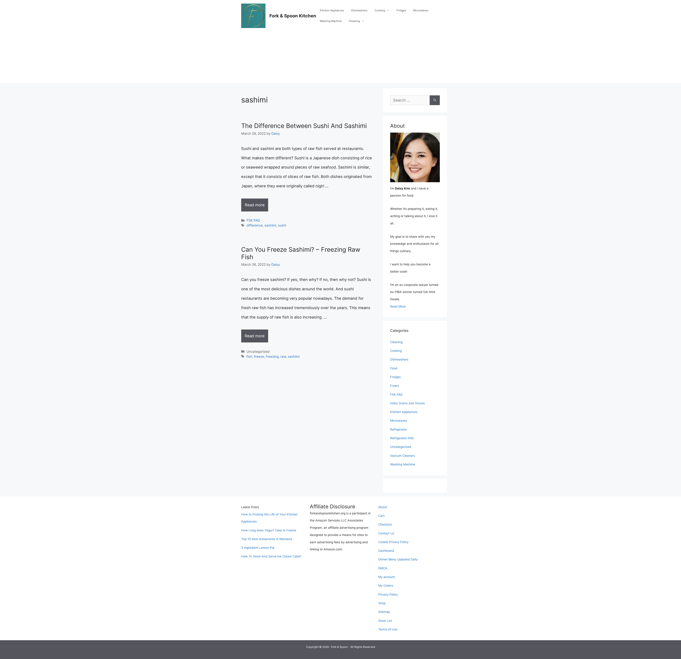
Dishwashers (359, 10)
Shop (382, 603)
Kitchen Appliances (332, 10)
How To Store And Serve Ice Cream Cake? (271, 556)
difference (255, 225)
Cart (381, 516)
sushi (282, 225)
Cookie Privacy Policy (393, 542)
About (382, 507)
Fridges (401, 10)
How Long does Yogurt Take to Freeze (268, 530)
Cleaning (354, 21)
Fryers (394, 385)
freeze (259, 356)
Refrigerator (398, 429)
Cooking (380, 10)
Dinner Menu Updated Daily (398, 559)
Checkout (385, 524)
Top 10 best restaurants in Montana (266, 539)
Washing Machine (331, 21)
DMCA (382, 568)
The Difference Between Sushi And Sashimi (304, 125)
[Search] (435, 100)
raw (283, 356)
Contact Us (386, 533)
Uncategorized (400, 447)
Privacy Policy (388, 594)
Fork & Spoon (339, 647)
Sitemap (384, 612)
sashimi (270, 225)
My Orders (385, 585)
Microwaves (420, 10)
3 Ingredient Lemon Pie (257, 547)
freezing (272, 356)
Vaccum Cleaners (402, 455)
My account (386, 577)
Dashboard (386, 550)
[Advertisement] (340, 58)
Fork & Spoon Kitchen (292, 15)
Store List (385, 620)
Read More (398, 306)
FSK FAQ (253, 220)
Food (393, 368)
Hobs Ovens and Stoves (407, 403)
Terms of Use (387, 629)
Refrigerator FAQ (402, 438)
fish (249, 356)
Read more (255, 205)
